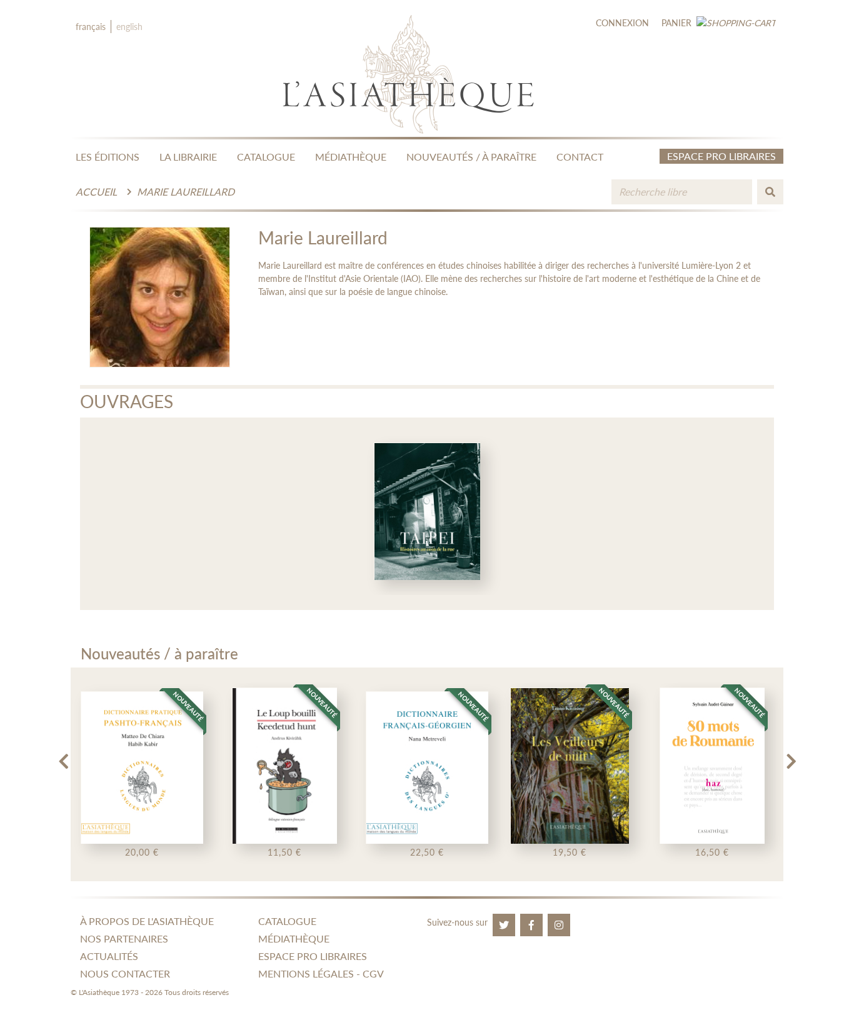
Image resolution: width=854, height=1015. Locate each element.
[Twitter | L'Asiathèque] (504, 925)
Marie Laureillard (185, 192)
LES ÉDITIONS (107, 156)
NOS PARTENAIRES (124, 938)
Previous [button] (63, 756)
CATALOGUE (266, 156)
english (129, 26)
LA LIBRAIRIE (188, 156)
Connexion (622, 23)
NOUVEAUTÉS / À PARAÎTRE (471, 156)
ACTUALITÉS (109, 956)
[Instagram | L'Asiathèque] (559, 925)
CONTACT (579, 156)
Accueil (96, 192)
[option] (427, 513)
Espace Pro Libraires (721, 156)
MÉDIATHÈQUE (350, 156)
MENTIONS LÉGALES (306, 973)
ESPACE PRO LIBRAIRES (312, 956)
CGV (373, 973)
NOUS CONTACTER (125, 973)
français (91, 26)
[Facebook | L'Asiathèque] (531, 925)
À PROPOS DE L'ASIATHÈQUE (147, 921)
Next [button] (790, 756)
